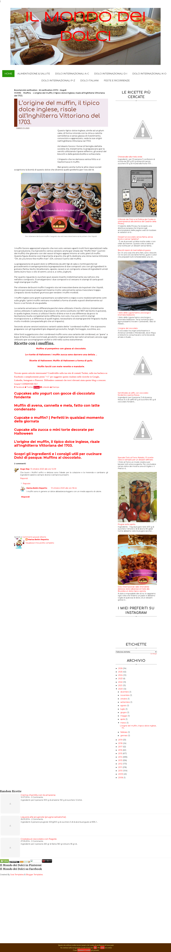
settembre (125, 702)
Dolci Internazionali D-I (110, 73)
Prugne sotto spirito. (127, 524)
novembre (125, 695)
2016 (120, 750)
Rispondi (24, 478)
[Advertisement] (36, 147)
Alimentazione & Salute (33, 73)
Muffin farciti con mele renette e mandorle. (61, 366)
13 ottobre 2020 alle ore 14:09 (43, 469)
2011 (120, 767)
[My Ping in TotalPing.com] (14, 862)
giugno (123, 712)
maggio (124, 716)
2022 (120, 682)
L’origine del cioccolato (128, 328)
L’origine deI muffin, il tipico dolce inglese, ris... (138, 727)
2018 (120, 743)
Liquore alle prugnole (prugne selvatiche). (43, 817)
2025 (120, 672)
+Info (102, 947)
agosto (123, 705)
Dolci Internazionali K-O (149, 73)
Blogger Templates (34, 874)
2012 (120, 764)
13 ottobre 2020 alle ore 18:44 (64, 488)
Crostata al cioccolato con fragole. (39, 839)
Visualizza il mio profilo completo (40, 543)
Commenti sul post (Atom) (34, 537)
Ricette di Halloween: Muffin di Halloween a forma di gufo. (61, 360)
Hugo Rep (25, 469)
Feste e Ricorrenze (117, 80)
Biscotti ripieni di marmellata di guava (134, 250)
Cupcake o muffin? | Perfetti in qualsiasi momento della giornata (59, 419)
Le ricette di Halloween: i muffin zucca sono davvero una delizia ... (61, 354)
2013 (120, 760)
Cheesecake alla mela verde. (130, 157)
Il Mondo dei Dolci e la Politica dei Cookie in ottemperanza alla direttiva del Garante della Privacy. (137, 221)
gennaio (124, 735)
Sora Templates (17, 874)
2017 (120, 747)
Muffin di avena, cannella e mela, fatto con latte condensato (57, 407)
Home (8, 73)
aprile (123, 719)
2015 (120, 753)
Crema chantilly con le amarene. (38, 795)
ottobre (124, 699)
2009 (120, 774)
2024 (120, 675)
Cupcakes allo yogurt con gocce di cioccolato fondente (54, 395)
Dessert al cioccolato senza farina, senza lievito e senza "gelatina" (135, 238)
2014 (120, 757)
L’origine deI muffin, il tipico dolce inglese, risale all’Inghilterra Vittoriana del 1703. (57, 444)
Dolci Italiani (89, 80)
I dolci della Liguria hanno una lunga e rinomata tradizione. (134, 314)
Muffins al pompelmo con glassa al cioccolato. (61, 348)
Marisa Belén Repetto (36, 488)
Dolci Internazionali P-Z (58, 80)
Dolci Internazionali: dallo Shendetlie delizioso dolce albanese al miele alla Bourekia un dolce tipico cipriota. (133, 589)
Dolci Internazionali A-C (72, 73)
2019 (120, 740)
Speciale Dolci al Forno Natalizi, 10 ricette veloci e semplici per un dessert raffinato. (135, 458)
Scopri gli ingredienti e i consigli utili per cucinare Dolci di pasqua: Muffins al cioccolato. (58, 456)
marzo (123, 723)
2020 (120, 689)
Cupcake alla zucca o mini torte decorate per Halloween (54, 431)
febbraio (124, 732)
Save (37, 387)
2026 (120, 668)
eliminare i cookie (84, 950)
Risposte (26, 483)
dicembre (124, 692)
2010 (120, 771)
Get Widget (153, 653)
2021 (120, 685)
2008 (121, 777)
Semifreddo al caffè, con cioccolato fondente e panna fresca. (133, 394)
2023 (120, 678)
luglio (123, 709)
